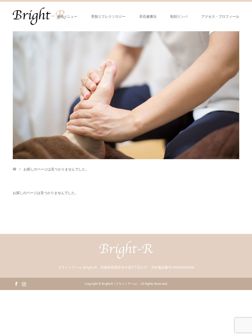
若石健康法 (148, 16)
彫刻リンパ (179, 16)
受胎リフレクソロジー (108, 16)
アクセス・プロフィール (220, 16)
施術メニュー (67, 16)
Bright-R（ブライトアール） (120, 284)
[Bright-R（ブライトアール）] (126, 256)
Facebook (16, 284)
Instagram (24, 284)
